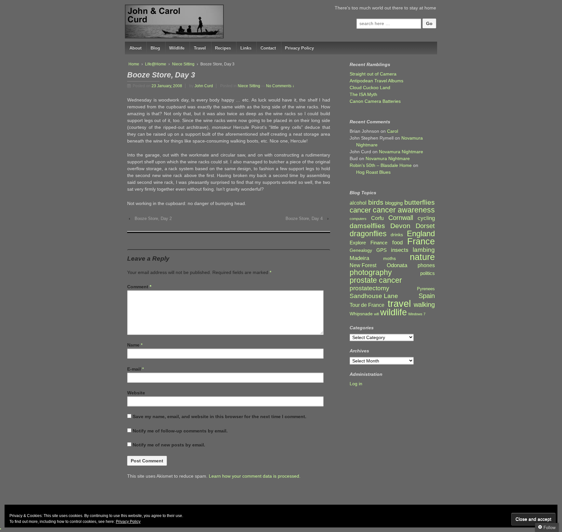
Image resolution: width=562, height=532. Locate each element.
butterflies (419, 202)
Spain (427, 296)
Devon (400, 225)
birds (375, 202)
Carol (392, 131)
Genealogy (361, 250)
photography (371, 272)
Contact (268, 48)
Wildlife (176, 48)
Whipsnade (361, 313)
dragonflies (368, 233)
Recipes (223, 48)
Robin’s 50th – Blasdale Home (381, 165)
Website (136, 392)
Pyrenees (426, 289)
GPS (381, 250)
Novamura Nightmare (401, 151)
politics (427, 273)
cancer (360, 210)
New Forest (363, 265)
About (135, 48)
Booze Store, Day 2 (153, 218)
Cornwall (400, 217)
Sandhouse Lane (374, 296)
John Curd (203, 86)
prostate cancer (376, 280)
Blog (155, 48)
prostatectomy (369, 288)
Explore (358, 242)
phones (426, 265)
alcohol (358, 203)
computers (358, 219)
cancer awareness (404, 210)
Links (245, 48)
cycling (426, 218)
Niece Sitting (183, 64)
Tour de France (367, 305)
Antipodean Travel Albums (376, 80)
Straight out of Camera (373, 73)
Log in (356, 383)
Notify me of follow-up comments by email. (180, 430)
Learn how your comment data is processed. (255, 476)
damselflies (367, 226)
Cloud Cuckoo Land (370, 87)
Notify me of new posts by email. (169, 444)
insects (399, 250)
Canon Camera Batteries (375, 101)
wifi (376, 314)
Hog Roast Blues (373, 172)
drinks (397, 234)
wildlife (393, 312)
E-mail (134, 369)
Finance (378, 242)
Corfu (377, 218)
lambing (424, 249)
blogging (394, 203)
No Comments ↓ (280, 86)
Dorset (425, 226)
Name (133, 345)
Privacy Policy (299, 48)
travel (399, 303)
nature (422, 257)
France (421, 241)
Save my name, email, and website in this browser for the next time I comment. (219, 416)
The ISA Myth (363, 94)
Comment (139, 286)
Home (133, 64)
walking (424, 304)
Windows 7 (416, 314)
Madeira (359, 258)
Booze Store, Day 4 (304, 218)
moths (389, 258)
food (397, 242)
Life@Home (155, 64)
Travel (200, 48)
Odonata (397, 265)
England (421, 233)
